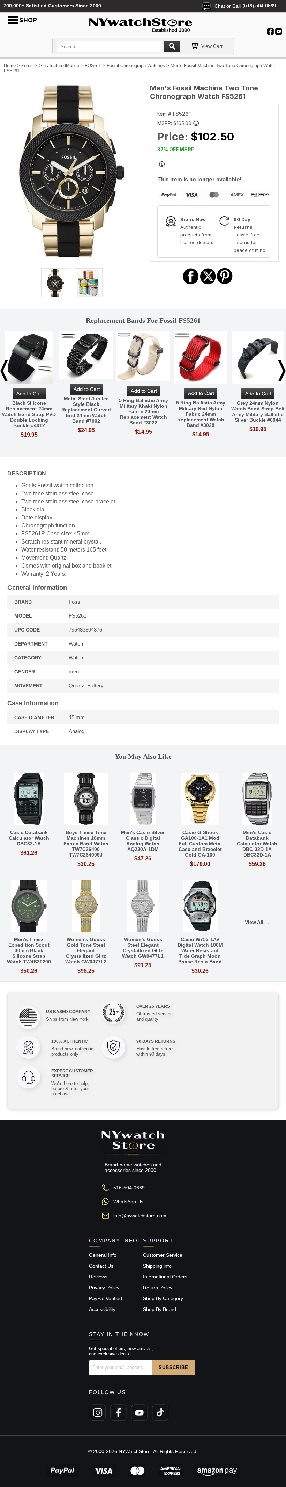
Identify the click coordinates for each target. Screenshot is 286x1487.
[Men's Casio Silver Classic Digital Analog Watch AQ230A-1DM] (143, 799)
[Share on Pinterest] (225, 283)
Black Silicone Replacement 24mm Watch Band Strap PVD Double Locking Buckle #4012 (29, 414)
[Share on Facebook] (191, 283)
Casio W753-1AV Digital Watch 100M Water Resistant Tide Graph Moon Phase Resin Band (200, 950)
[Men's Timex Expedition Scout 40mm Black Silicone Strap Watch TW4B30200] (29, 906)
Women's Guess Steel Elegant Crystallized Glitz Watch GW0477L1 (143, 947)
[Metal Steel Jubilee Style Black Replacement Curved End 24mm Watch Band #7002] (86, 355)
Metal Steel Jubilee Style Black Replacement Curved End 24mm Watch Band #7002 (86, 410)
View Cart (212, 46)
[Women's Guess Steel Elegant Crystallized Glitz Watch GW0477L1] (143, 906)
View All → (257, 922)
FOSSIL (93, 65)
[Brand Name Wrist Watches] (143, 24)
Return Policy (157, 1287)
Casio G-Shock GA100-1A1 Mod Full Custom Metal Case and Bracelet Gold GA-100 (200, 844)
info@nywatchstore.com (139, 1215)
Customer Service (162, 1255)
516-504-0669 (129, 1187)
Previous (4, 370)
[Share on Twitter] (208, 283)
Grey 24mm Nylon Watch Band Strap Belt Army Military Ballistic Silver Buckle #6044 (258, 411)
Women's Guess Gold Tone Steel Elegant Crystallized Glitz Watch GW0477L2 (86, 950)
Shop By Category (163, 1298)
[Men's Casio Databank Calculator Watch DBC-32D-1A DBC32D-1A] (257, 799)
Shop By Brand (159, 1309)
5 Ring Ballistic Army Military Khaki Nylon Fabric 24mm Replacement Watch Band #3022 (143, 411)
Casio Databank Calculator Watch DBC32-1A (29, 838)
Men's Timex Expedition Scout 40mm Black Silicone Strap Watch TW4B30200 (29, 950)
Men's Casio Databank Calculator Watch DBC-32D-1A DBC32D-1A (257, 844)
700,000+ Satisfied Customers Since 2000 (52, 5)
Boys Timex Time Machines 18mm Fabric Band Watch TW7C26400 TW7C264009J (85, 844)
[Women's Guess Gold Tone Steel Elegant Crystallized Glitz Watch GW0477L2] (86, 906)
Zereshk (29, 65)
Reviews (98, 1277)
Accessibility (102, 1309)
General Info (102, 1255)
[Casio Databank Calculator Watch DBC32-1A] (29, 799)
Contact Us (101, 1266)
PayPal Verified (105, 1298)
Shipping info (157, 1266)
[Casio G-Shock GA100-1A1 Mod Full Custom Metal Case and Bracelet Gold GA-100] (200, 799)
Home (10, 65)
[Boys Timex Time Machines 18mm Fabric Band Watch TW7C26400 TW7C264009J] (86, 799)
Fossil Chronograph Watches (136, 65)
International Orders (165, 1277)
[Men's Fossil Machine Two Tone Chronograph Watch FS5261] (71, 257)
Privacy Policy (104, 1287)
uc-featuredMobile (61, 65)
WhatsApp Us (128, 1201)
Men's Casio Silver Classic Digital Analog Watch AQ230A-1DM (143, 841)
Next (282, 370)
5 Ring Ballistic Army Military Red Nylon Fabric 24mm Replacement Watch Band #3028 (200, 414)
